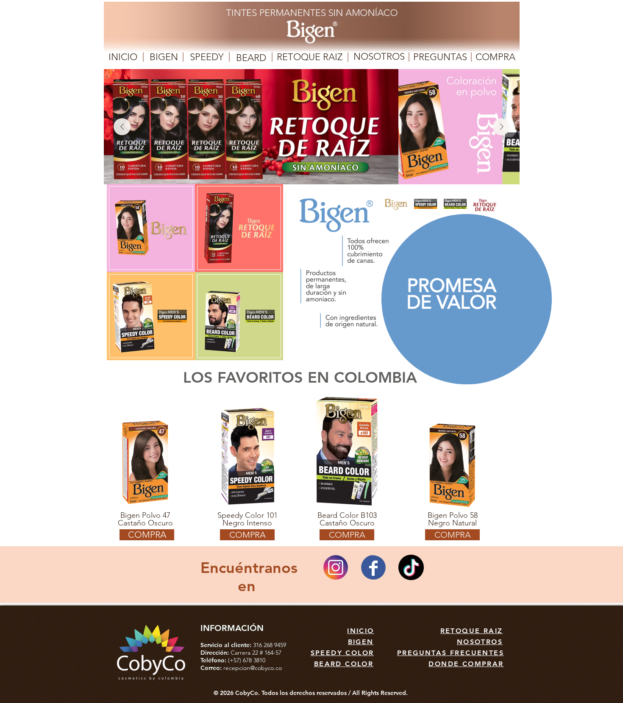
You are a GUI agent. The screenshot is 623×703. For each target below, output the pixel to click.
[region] (150, 228)
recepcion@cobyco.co (252, 668)
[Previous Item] (122, 126)
